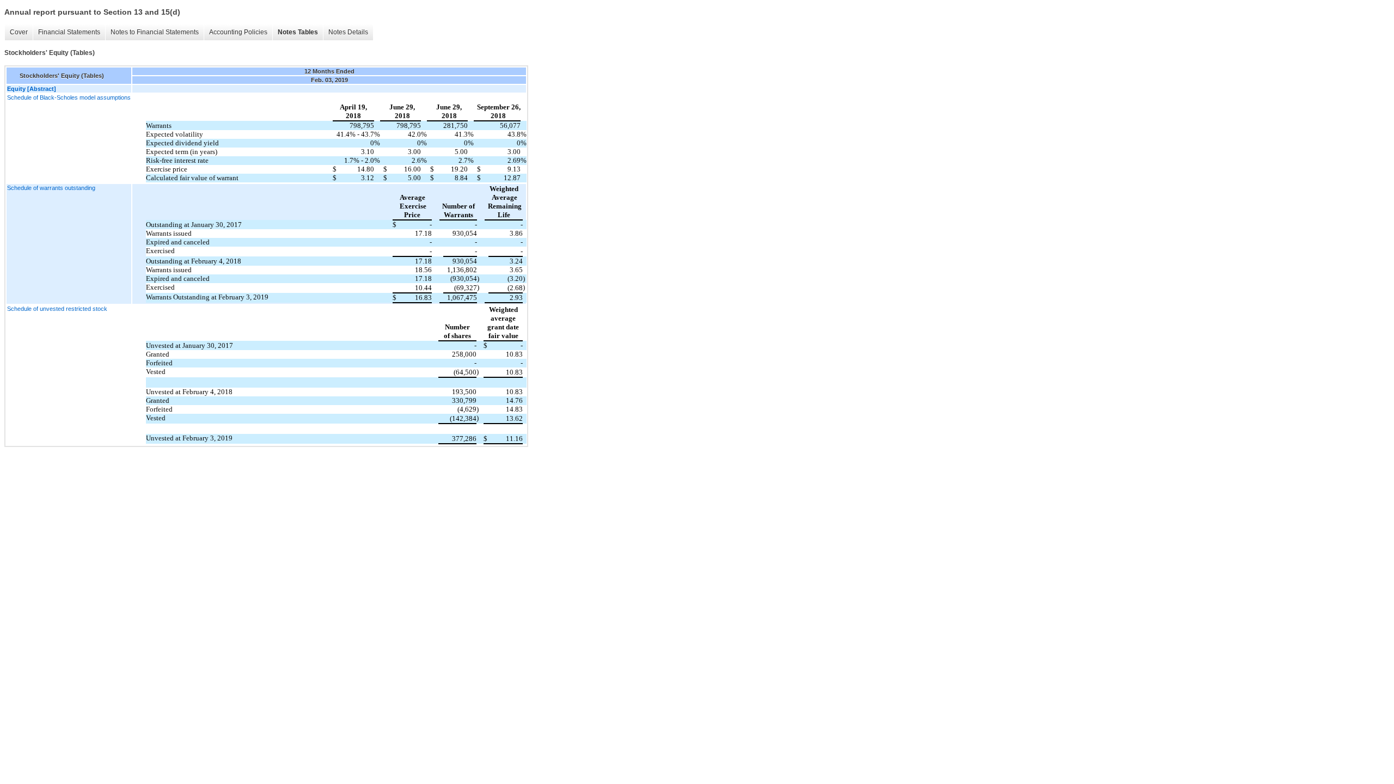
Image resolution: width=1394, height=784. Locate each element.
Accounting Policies (238, 32)
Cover (19, 32)
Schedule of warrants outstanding (51, 188)
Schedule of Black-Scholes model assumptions (69, 97)
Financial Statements (69, 32)
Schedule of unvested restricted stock (57, 308)
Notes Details (348, 32)
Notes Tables (298, 32)
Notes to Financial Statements (155, 32)
